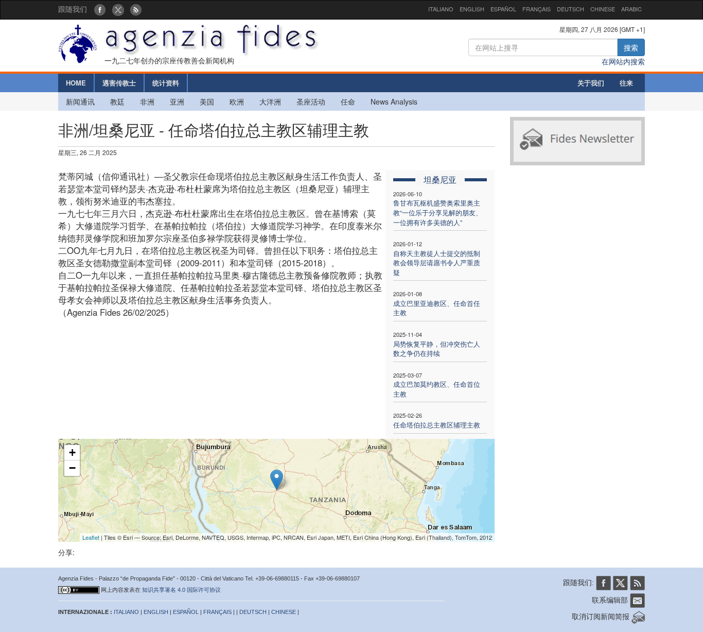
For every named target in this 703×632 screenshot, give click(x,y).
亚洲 (177, 101)
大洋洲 (270, 101)
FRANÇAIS (536, 9)
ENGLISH (472, 9)
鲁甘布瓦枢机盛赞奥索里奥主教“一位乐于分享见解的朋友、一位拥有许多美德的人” (437, 212)
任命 (348, 101)
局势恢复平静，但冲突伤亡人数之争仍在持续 (436, 348)
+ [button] (72, 452)
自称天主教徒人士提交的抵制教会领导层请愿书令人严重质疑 (436, 262)
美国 (207, 101)
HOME (76, 83)
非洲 (147, 101)
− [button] (72, 468)
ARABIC (631, 9)
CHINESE (602, 9)
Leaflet (90, 537)
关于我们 (590, 83)
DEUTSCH (570, 9)
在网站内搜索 (623, 61)
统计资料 (165, 83)
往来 (626, 83)
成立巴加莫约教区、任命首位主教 (436, 389)
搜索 (631, 47)
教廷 (117, 101)
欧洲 (237, 101)
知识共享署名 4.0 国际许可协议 (181, 590)
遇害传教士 (119, 83)
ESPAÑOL (503, 9)
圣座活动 (310, 101)
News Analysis (394, 101)
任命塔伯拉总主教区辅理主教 (436, 425)
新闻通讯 (80, 101)
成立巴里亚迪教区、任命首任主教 (436, 308)
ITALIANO (440, 9)
